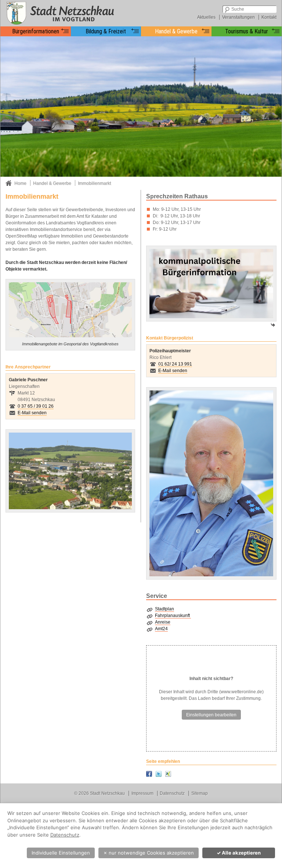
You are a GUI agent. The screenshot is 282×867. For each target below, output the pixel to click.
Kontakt (268, 17)
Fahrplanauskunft (173, 615)
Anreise (162, 622)
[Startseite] (59, 12)
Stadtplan (164, 608)
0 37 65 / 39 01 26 (36, 406)
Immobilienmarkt (94, 183)
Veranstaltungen (238, 17)
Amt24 (161, 628)
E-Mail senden (32, 412)
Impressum (142, 793)
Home (20, 183)
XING (168, 774)
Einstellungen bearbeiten (211, 714)
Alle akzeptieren (239, 853)
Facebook (149, 774)
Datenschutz (172, 793)
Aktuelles (206, 17)
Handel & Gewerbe (52, 183)
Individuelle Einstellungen (61, 853)
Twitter (159, 774)
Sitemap (199, 793)
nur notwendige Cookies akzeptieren (148, 853)
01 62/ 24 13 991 (175, 364)
